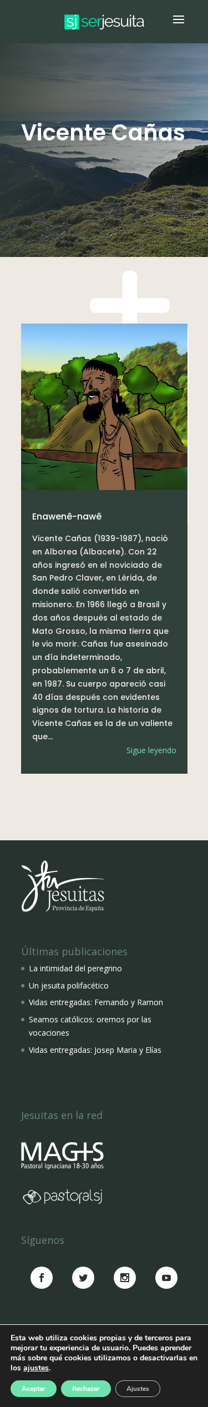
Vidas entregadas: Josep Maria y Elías (95, 1050)
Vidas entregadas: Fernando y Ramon (96, 1002)
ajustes (36, 1368)
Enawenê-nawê (67, 516)
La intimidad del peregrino (75, 968)
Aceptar (33, 1388)
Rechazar (86, 1388)
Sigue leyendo (151, 750)
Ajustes (137, 1388)
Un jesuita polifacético (69, 985)
